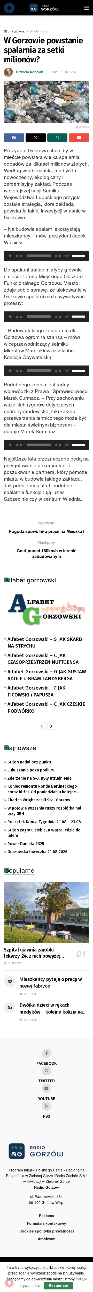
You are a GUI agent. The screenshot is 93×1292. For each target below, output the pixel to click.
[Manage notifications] (9, 1283)
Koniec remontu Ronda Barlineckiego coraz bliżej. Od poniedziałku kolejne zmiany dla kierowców (42, 789)
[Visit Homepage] (50, 8)
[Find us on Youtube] (46, 1088)
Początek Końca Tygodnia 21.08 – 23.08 (44, 822)
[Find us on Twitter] (46, 1070)
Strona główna (14, 31)
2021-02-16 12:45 (64, 71)
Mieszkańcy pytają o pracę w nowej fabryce (50, 982)
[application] (46, 256)
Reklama (46, 1215)
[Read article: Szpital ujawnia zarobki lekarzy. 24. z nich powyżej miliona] (46, 912)
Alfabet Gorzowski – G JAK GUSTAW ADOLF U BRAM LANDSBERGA (46, 675)
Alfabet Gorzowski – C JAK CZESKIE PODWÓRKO (46, 707)
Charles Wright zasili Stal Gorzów (38, 800)
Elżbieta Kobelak (29, 71)
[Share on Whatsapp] (57, 137)
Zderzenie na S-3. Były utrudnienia (39, 778)
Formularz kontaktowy (46, 1223)
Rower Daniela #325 (25, 844)
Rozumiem (58, 1285)
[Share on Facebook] (14, 137)
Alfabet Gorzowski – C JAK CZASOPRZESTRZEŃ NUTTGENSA (43, 658)
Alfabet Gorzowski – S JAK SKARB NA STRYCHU (44, 642)
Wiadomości (38, 31)
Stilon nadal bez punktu (29, 762)
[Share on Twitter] (36, 137)
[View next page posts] (51, 726)
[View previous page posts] (42, 726)
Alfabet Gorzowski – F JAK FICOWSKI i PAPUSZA (36, 691)
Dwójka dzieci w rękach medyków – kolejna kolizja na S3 (51, 1008)
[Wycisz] (67, 255)
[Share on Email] (79, 137)
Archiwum (46, 1238)
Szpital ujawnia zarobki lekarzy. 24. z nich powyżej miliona (32, 953)
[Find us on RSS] (46, 1106)
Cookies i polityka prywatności (46, 1231)
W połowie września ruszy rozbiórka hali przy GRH (44, 811)
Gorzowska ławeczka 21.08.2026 (37, 851)
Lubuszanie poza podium (30, 770)
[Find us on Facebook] (46, 1053)
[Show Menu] (86, 7)
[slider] (79, 255)
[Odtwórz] (10, 255)
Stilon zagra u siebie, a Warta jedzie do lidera (44, 833)
